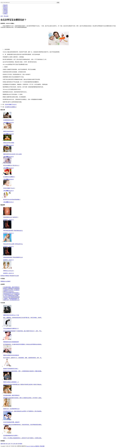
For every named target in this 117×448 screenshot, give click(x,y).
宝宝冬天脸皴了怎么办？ (11, 104)
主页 (2, 16)
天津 (19, 443)
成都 (2, 443)
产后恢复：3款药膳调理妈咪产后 (11, 298)
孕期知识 (5, 9)
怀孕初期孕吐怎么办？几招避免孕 (11, 294)
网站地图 (42, 446)
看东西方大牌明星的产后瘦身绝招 (11, 288)
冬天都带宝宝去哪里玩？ (11, 106)
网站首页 (5, 5)
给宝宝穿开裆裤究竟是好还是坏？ (11, 292)
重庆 (21, 443)
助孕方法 (5, 6)
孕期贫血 (3, 281)
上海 (14, 443)
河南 (4, 443)
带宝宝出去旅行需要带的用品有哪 (11, 297)
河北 (6, 443)
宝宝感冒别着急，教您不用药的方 (11, 287)
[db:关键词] (7, 281)
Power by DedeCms (30, 446)
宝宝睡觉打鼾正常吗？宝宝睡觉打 (11, 290)
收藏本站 (37, 446)
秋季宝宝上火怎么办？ (8, 291)
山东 (9, 443)
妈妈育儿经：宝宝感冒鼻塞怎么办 (11, 299)
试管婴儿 (5, 13)
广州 (11, 443)
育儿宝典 (5, 12)
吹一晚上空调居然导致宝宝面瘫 (10, 295)
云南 (16, 443)
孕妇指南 (5, 10)
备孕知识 (5, 8)
